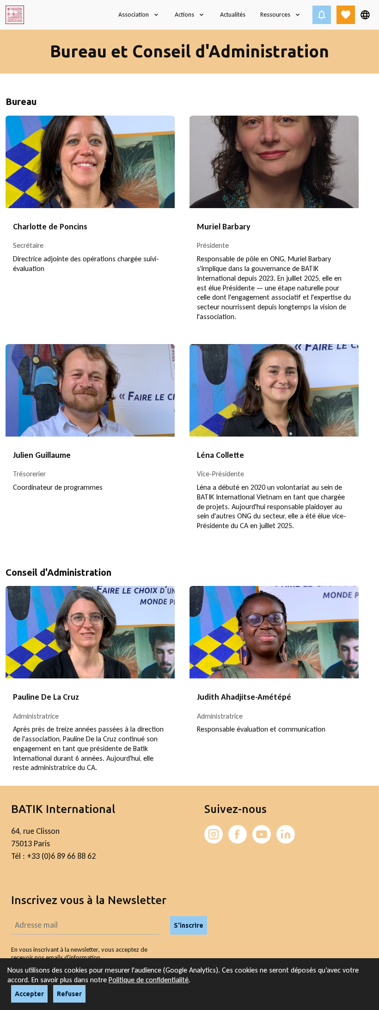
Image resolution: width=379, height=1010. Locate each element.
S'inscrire (188, 925)
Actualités (232, 14)
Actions (184, 14)
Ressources (275, 14)
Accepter (29, 994)
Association (133, 14)
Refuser (69, 994)
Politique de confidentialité (149, 979)
